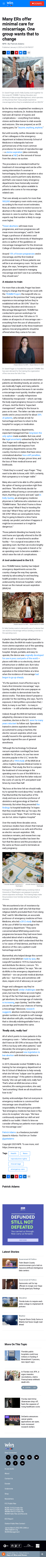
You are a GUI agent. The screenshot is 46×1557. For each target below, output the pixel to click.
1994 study (19, 761)
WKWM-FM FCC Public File (14, 1512)
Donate (7, 1484)
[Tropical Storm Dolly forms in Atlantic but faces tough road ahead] (10, 1320)
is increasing (8, 1002)
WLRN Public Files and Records (16, 1514)
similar (21, 990)
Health (13, 1153)
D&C (15, 155)
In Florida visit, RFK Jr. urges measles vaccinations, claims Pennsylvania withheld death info (30, 1377)
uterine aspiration (14, 152)
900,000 (6, 201)
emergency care (18, 1169)
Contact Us (9, 1479)
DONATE (38, 3)
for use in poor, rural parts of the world (20, 658)
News (25, 1153)
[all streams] (43, 1554)
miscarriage (16, 1164)
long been (33, 433)
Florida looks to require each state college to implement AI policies (31, 1304)
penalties (36, 455)
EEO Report (9, 1519)
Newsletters (9, 1499)
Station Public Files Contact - (15, 1524)
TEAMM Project (13, 294)
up (14, 677)
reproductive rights (19, 1159)
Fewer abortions (10, 226)
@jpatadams (8, 1138)
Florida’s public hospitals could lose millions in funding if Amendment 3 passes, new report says (30, 1357)
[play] (3, 1554)
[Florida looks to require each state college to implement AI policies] (10, 1302)
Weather (22, 1316)
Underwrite (9, 1489)
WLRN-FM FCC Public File (14, 1510)
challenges (30, 990)
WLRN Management (12, 1532)
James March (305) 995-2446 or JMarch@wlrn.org (17, 1529)
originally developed (34, 655)
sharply (19, 677)
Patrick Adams (9, 1132)
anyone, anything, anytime (30, 127)
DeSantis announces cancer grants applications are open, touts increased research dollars (30, 1421)
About (7, 1473)
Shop (7, 1494)
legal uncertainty (13, 439)
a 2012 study (26, 921)
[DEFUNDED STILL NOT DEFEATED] (23, 1224)
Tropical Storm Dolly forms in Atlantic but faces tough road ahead (31, 1322)
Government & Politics (28, 1259)
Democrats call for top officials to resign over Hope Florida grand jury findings (30, 1286)
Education (23, 1298)
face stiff (27, 455)
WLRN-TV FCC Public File (14, 1508)
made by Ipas (29, 959)
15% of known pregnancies (22, 254)
